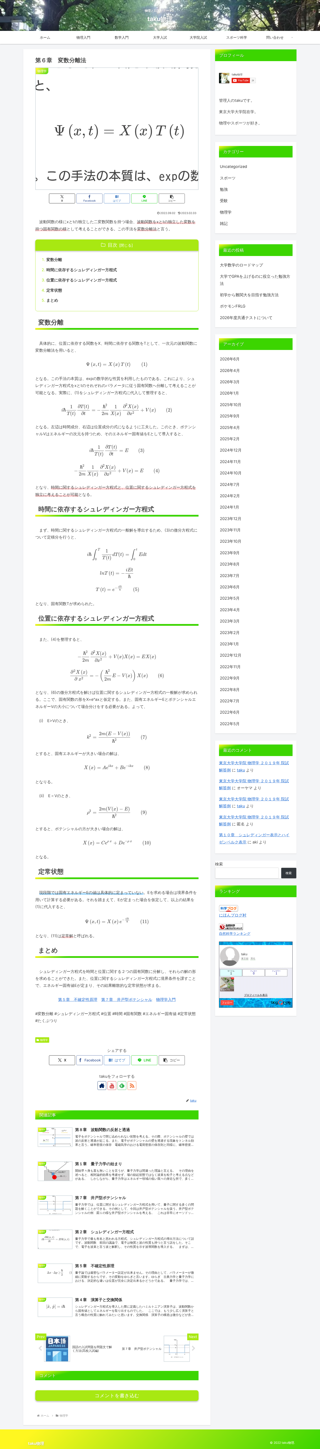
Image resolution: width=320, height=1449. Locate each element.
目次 (112, 245)
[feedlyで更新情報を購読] (122, 1085)
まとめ (52, 300)
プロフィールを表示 (256, 995)
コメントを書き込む (117, 1395)
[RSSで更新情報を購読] (132, 1085)
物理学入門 (166, 999)
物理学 (44, 1040)
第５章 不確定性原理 (77, 999)
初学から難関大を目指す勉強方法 (249, 295)
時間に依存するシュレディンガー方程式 (81, 270)
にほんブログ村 (232, 915)
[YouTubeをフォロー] (112, 1085)
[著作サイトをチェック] (102, 1085)
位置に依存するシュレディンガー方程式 (81, 280)
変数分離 (54, 259)
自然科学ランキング (234, 933)
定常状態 (54, 290)
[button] (172, 198)
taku (241, 770)
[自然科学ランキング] (231, 926)
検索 (219, 864)
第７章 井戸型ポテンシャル (126, 999)
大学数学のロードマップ (241, 265)
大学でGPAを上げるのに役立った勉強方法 (255, 280)
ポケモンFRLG (232, 306)
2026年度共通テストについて (246, 317)
